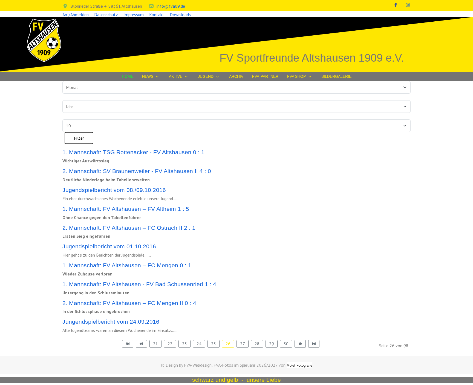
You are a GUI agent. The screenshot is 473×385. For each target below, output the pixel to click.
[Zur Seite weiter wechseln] (300, 344)
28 (257, 343)
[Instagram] (408, 5)
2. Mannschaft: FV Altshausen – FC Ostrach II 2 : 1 (128, 228)
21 (155, 343)
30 (286, 343)
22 (170, 343)
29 (271, 343)
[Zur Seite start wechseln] (127, 344)
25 (213, 343)
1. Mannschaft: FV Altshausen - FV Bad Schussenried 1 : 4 (139, 284)
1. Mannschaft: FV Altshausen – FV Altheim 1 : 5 (125, 209)
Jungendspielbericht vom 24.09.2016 (110, 321)
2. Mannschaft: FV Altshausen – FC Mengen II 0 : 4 (129, 303)
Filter (79, 138)
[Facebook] (396, 5)
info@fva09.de (171, 6)
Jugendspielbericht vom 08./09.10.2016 (114, 190)
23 (184, 343)
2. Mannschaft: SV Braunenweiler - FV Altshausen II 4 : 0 (136, 171)
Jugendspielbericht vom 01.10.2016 (109, 246)
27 (242, 343)
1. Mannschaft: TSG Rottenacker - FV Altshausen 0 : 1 (133, 152)
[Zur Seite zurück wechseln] (141, 344)
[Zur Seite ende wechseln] (313, 344)
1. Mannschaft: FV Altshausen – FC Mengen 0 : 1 (126, 265)
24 (199, 343)
